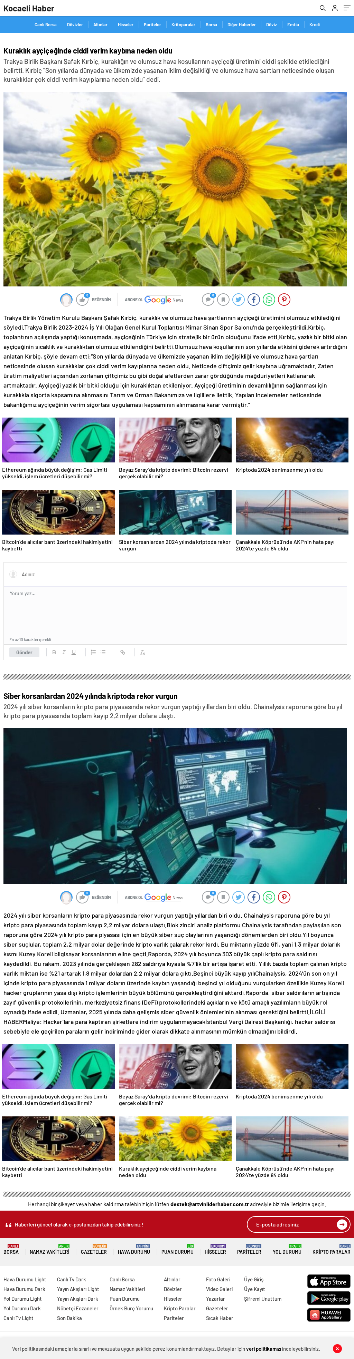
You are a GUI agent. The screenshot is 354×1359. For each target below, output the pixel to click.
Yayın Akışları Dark (77, 1299)
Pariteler (152, 24)
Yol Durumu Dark (22, 1308)
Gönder (24, 652)
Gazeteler (94, 1249)
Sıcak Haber (219, 1318)
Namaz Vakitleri (49, 1249)
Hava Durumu (134, 1249)
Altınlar (100, 24)
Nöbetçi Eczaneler (78, 1308)
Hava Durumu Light (24, 1279)
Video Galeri (219, 1289)
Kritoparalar (183, 24)
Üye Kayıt (254, 1289)
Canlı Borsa (46, 24)
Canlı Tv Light (18, 1318)
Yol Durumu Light (22, 1299)
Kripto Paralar (332, 1249)
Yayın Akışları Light (78, 1289)
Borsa (211, 24)
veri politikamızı (263, 1349)
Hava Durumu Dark (24, 1289)
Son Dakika (69, 1318)
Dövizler (75, 24)
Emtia (293, 24)
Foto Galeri (218, 1279)
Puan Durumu (177, 1249)
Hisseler (125, 24)
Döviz (271, 24)
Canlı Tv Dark (71, 1279)
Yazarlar (215, 1299)
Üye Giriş (253, 1279)
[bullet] (103, 652)
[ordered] (93, 652)
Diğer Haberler (241, 24)
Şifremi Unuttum (262, 1299)
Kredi (314, 24)
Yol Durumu (287, 1249)
